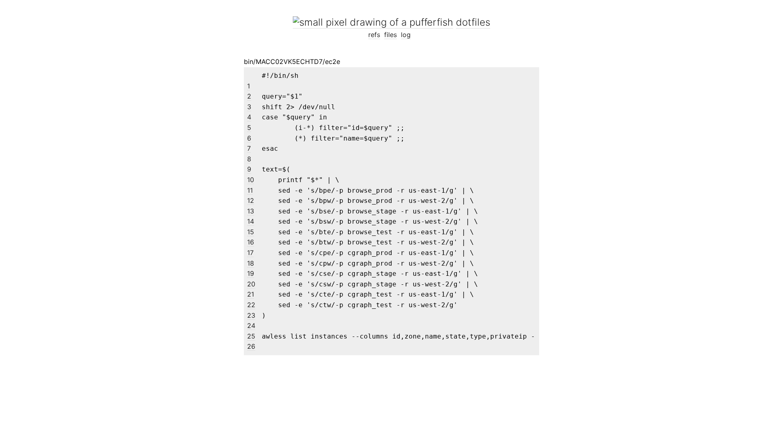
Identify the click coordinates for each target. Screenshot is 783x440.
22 (251, 305)
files (390, 35)
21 (250, 294)
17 (250, 253)
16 (250, 242)
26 (251, 346)
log (406, 35)
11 (250, 190)
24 (251, 325)
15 (250, 232)
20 (251, 284)
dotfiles (473, 22)
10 (250, 180)
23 (251, 315)
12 (250, 200)
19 (250, 273)
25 (251, 336)
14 (250, 221)
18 (250, 263)
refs (374, 35)
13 (250, 211)
